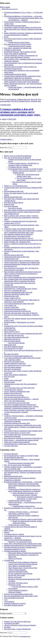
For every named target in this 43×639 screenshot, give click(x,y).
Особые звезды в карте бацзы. (19, 42)
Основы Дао (8, 285)
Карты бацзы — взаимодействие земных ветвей (21, 440)
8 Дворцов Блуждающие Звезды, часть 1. (18, 238)
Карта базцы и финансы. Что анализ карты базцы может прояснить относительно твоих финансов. (21, 81)
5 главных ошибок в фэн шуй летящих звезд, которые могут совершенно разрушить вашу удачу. (20, 112)
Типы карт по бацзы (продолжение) (17, 442)
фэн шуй (10, 9)
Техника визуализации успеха (15, 309)
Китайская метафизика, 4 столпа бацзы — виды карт (23, 16)
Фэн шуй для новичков (12, 369)
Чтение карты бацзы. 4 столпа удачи (17, 433)
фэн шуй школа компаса (12, 367)
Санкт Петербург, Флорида (17, 590)
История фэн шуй (10, 266)
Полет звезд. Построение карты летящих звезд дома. (28, 175)
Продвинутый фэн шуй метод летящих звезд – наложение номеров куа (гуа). (20, 548)
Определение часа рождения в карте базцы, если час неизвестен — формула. (25, 19)
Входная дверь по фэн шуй (13, 255)
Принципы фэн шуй (11, 296)
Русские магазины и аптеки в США (25, 586)
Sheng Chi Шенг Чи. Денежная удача (17, 242)
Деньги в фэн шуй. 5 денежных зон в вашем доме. (22, 262)
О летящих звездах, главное (18, 167)
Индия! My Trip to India (16, 575)
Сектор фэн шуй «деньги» (13, 389)
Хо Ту (6, 324)
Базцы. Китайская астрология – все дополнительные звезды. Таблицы (25, 494)
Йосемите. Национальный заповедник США (24, 579)
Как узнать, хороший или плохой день (17, 48)
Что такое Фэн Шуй (11, 354)
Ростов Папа (12, 588)
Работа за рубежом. (15, 558)
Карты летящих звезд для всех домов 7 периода (21, 215)
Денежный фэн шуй (11, 259)
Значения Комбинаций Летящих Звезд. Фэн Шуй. (22, 264)
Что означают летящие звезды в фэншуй (18, 234)
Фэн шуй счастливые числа (14, 361)
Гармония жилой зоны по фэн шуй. (16, 257)
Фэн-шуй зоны (9, 382)
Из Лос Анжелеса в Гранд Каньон (20, 573)
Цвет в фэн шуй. (10, 330)
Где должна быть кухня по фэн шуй (17, 403)
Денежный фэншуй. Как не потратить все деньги (21, 260)
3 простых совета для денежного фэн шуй (19, 229)
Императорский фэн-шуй (13, 197)
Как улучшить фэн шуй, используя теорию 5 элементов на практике (20, 420)
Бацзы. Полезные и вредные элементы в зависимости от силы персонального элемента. (23, 34)
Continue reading (6, 139)
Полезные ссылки (14, 585)
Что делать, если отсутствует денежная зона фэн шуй (23, 333)
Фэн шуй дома (9, 376)
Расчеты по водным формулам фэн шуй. (18, 356)
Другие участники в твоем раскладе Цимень (20, 625)
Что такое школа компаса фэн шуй (16, 337)
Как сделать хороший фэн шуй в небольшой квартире (23, 277)
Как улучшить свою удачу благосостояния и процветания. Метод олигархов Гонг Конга (19, 280)
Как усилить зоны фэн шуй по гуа (16, 397)
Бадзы (6, 37)
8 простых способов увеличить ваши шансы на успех (23, 240)
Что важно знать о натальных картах (17, 236)
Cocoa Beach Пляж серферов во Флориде (22, 562)
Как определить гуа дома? (13, 348)
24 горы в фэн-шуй (11, 446)
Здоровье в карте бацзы (12, 50)
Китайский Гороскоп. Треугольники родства (20, 52)
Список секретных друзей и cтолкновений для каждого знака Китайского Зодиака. (20, 56)
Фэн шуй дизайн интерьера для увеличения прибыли (23, 210)
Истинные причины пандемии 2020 (17, 423)
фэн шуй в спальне (15, 208)
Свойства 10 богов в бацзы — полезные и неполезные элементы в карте (23, 512)
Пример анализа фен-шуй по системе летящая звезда (23, 545)
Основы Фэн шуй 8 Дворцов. (14, 287)
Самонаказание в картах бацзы (15, 74)
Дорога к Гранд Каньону (17, 570)
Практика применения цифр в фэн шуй (18, 292)
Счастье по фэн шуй (11, 307)
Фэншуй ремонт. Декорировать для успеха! (19, 322)
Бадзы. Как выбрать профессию (15, 53)
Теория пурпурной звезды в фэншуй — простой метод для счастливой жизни (21, 400)
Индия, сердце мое (15, 577)
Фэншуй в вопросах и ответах (15, 603)
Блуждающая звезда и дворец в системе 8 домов (25, 169)
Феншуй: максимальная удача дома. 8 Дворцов (20, 313)
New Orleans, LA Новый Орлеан (19, 566)
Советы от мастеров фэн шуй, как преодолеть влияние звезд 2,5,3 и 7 (20, 222)
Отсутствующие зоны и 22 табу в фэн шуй (19, 388)
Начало (6, 532)
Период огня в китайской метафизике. (18, 156)
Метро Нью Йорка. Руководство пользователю (25, 553)
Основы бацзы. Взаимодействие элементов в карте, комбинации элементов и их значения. (22, 77)
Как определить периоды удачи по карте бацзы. (25, 519)
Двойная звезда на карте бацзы (15, 25)
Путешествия (9, 560)
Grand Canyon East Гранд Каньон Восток (22, 564)
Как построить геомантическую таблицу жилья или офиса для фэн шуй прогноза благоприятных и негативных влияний (22, 273)
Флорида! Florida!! (14, 592)
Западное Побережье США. (18, 571)
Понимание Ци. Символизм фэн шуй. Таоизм (20, 288)
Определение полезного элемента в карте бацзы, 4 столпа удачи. (29, 498)
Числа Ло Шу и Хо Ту (12, 331)
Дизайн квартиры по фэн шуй (15, 363)
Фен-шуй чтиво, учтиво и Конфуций (17, 629)
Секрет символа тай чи (12, 298)
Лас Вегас (11, 581)
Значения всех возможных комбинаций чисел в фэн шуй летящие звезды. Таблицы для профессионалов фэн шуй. (22, 427)
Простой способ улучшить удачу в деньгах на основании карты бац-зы (20, 67)
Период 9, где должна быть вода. (16, 186)
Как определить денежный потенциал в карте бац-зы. (23, 438)
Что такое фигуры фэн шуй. (14, 335)
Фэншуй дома (36, 101)
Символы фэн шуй (23, 99)
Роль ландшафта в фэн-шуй (14, 598)
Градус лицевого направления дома (17, 391)
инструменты (11, 99)
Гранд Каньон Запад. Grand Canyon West (22, 568)
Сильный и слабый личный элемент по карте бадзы (22, 27)
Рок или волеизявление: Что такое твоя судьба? (21, 596)
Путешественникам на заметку (15, 551)
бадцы (6, 414)
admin (4, 119)
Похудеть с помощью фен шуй (15, 290)
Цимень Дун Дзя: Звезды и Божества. (17, 621)
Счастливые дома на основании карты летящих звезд (23, 431)
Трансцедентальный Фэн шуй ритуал (17, 311)
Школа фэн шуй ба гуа (12, 339)
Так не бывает (9, 601)
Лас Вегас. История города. (18, 583)
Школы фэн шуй (10, 345)
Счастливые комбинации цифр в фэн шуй (19, 303)
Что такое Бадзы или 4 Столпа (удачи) (17, 44)
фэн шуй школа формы (12, 341)
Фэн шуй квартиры (11, 206)
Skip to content (5, 7)
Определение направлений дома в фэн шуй (19, 283)
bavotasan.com (25, 636)
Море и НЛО (8, 530)
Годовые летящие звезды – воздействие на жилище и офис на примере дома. (23, 164)
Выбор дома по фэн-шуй (13, 380)
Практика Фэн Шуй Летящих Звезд (16, 294)
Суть (6, 600)
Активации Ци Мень (11, 623)
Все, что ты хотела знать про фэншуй (17, 158)
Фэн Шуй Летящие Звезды (13, 202)
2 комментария (5, 105)
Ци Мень (7, 627)
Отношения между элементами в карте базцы (20, 444)
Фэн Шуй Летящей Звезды (20, 101)
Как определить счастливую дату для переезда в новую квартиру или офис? (21, 269)
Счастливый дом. (10, 305)
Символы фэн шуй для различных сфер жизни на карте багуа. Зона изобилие (21, 301)
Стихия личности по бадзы (13, 395)
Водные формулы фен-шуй (13, 191)
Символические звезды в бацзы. (19, 46)
